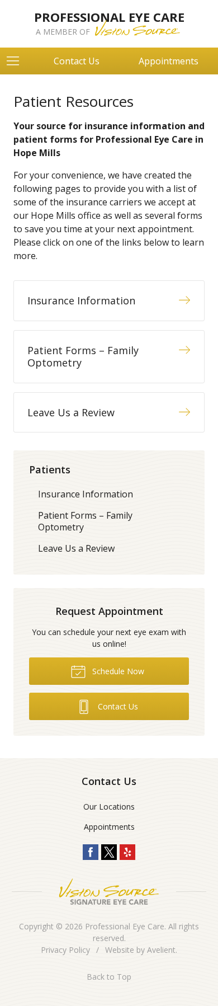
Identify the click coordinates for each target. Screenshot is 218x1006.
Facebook (90, 852)
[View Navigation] (17, 61)
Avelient (161, 949)
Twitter (109, 852)
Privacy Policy (65, 949)
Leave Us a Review (76, 548)
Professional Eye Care (124, 926)
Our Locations (109, 806)
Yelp (127, 852)
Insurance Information (85, 494)
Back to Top (109, 976)
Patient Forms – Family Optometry (85, 521)
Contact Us (76, 61)
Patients (49, 469)
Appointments (109, 826)
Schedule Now (117, 671)
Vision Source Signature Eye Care (109, 891)
